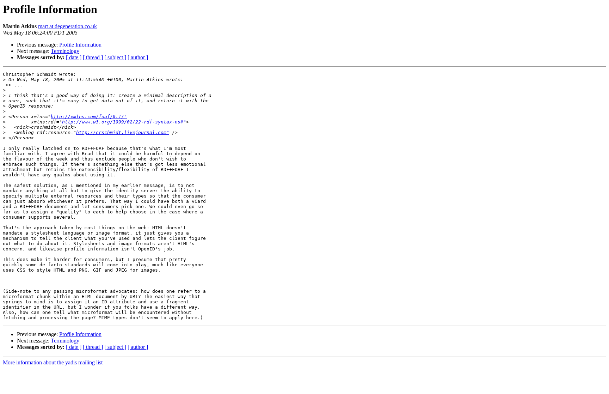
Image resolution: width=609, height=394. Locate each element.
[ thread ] (93, 57)
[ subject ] (115, 57)
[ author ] (138, 57)
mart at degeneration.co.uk (67, 26)
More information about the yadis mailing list (53, 362)
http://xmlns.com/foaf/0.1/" (89, 116)
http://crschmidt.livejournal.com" (122, 132)
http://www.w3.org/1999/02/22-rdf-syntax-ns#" (124, 122)
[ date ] (73, 57)
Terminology (65, 51)
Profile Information (80, 45)
